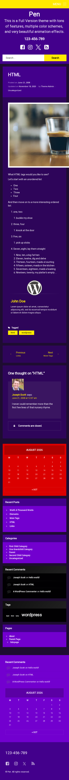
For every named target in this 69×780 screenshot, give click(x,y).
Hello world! (34, 577)
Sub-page (14, 642)
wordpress (26, 333)
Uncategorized (14, 90)
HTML (12, 522)
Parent (12, 552)
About (12, 636)
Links (12, 526)
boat (7, 616)
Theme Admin (47, 86)
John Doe (18, 301)
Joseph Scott (19, 394)
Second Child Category (19, 555)
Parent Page (14, 639)
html (13, 333)
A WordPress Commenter (25, 591)
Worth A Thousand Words (21, 510)
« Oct (34, 489)
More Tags (14, 518)
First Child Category (18, 546)
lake (17, 616)
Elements (14, 514)
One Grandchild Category (20, 549)
